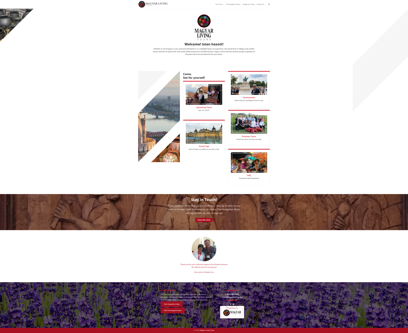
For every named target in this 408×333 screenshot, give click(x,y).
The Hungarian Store (233, 4)
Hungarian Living (248, 4)
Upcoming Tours (204, 107)
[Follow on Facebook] (231, 304)
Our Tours (218, 4)
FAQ (249, 175)
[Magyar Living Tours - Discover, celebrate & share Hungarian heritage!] (153, 4)
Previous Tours (249, 136)
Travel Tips (204, 146)
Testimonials (249, 97)
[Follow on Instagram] (233, 304)
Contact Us (260, 4)
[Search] (269, 4)
